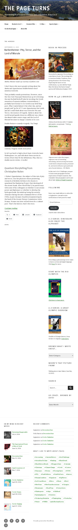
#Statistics (51, 495)
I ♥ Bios (42, 24)
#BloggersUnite (56, 464)
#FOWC (68, 471)
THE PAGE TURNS (27, 8)
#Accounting (38, 457)
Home (6, 24)
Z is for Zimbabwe (48, 437)
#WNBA (44, 501)
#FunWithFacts (46, 474)
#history (69, 474)
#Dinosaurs (38, 471)
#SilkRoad (56, 491)
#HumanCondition (40, 477)
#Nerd (66, 481)
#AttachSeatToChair (40, 460)
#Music (58, 481)
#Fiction (47, 471)
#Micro (51, 481)
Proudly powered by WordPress (43, 521)
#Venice (37, 501)
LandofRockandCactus (57, 501)
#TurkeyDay (67, 498)
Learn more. (65, 338)
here (53, 264)
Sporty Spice (53, 24)
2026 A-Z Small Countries (64, 180)
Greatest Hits (30, 24)
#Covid (59, 467)
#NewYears (38, 484)
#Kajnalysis (52, 477)
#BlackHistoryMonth (41, 464)
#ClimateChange (49, 467)
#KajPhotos (63, 477)
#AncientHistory (50, 457)
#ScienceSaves (61, 488)
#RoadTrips (49, 488)
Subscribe (54, 208)
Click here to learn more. (56, 300)
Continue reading (11, 208)
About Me (24, 29)
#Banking (53, 460)
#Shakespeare (39, 491)
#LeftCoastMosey (40, 481)
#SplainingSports (40, 495)
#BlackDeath (63, 460)
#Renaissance (38, 488)
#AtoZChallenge (64, 457)
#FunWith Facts (58, 474)
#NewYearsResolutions (51, 484)
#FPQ (36, 474)
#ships (48, 491)
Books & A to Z (16, 24)
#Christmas (38, 467)
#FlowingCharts (58, 471)
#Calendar (67, 464)
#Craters (68, 467)
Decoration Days (47, 430)
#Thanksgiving (56, 498)
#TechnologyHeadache (41, 498)
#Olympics (65, 484)
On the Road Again (10, 29)
